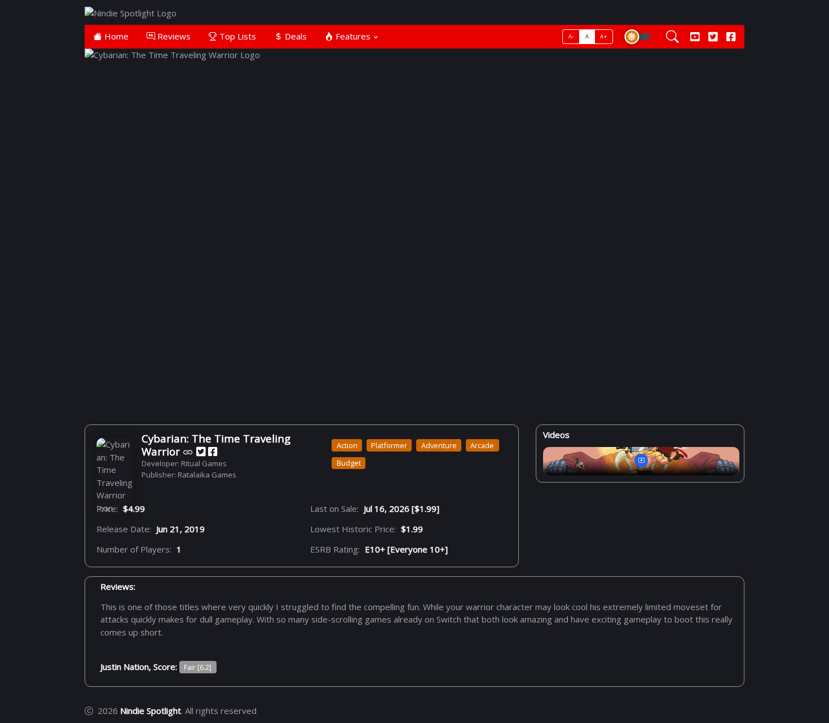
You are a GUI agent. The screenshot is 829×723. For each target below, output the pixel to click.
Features (352, 36)
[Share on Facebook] (212, 452)
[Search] (672, 37)
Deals (295, 36)
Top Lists (236, 36)
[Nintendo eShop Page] (188, 452)
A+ (603, 36)
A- (571, 36)
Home (115, 36)
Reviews (173, 36)
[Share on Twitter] (200, 452)
